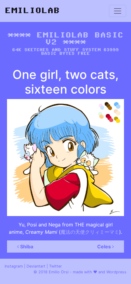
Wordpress (116, 272)
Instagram (14, 266)
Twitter (55, 266)
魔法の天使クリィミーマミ (90, 232)
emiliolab (32, 11)
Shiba (26, 246)
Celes (104, 246)
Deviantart (36, 266)
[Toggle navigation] (117, 11)
